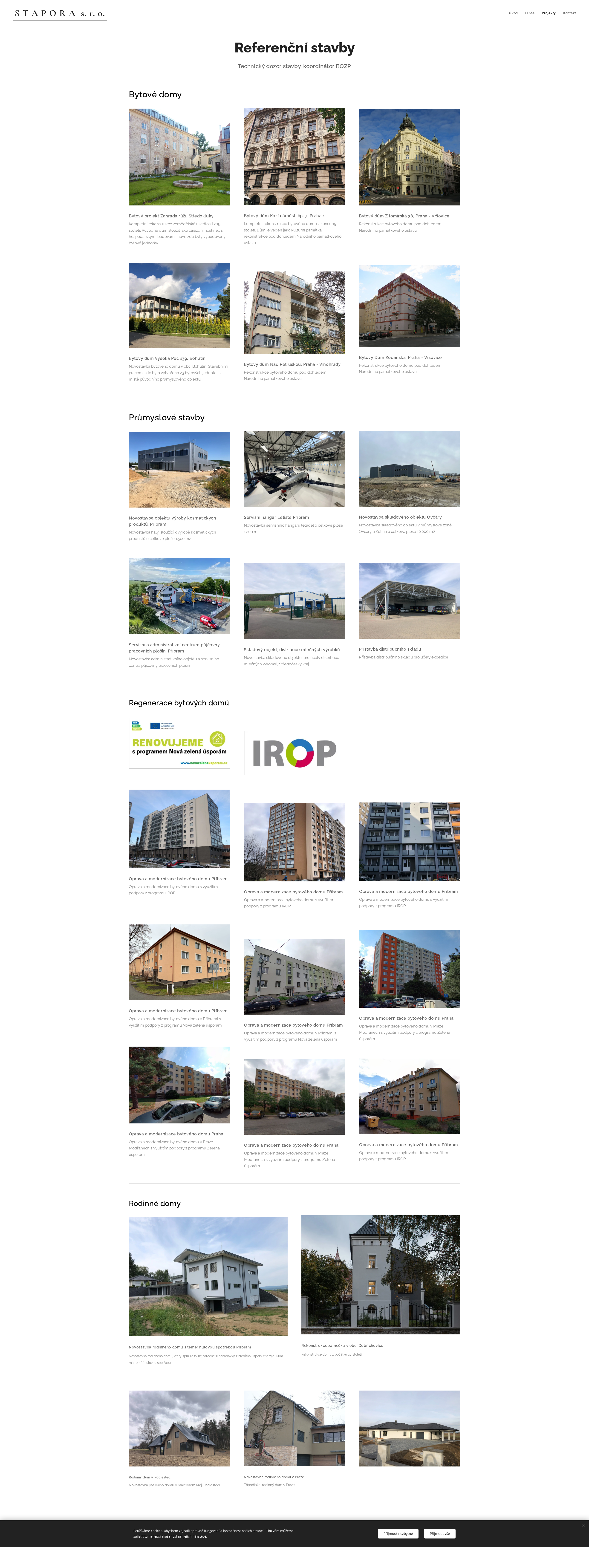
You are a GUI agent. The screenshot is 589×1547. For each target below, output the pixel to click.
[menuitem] (515, 13)
